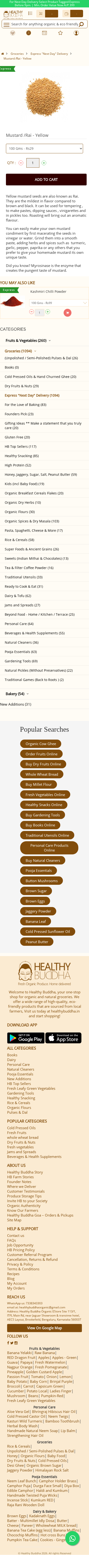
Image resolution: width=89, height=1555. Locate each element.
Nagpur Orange (19, 1367)
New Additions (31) (15, 704)
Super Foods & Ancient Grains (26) (32, 549)
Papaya (26, 1362)
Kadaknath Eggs (42, 1515)
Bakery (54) (15, 693)
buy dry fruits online (43, 764)
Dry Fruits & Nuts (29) (22, 386)
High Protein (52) (18, 465)
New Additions (19, 1078)
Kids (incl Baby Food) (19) (24, 483)
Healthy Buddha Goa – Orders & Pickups (40, 1215)
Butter (62, 1520)
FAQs (11, 1240)
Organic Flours (19, 1107)
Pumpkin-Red (52, 1395)
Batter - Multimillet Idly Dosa (30, 1520)
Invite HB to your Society (27, 1200)
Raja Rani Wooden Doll (25, 1504)
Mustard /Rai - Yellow (17, 58)
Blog (10, 1278)
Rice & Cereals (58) (19, 539)
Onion (52, 1376)
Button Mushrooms (42, 880)
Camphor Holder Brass (57, 1480)
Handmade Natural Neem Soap (32, 1430)
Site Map (14, 1219)
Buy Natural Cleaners (43, 860)
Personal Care (18, 1064)
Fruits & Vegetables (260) (26, 340)
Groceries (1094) (18, 351)
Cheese (13, 1525)
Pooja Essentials (39, 870)
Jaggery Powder (38, 911)
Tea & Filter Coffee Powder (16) (29, 567)
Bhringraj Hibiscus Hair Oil (53, 1411)
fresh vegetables (20, 1147)
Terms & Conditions (23, 1269)
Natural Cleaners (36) (21, 642)
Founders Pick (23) (19, 414)
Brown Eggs (35, 901)
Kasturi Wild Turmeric (24, 1421)
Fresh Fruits (16, 1132)
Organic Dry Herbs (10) (23, 502)
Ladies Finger (60, 1391)
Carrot (28, 1386)
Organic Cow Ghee (41, 743)
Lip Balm (68, 1430)
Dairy (11, 1059)
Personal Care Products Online (49, 847)
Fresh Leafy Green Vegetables (31, 1088)
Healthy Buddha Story (25, 1172)
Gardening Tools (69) (21, 661)
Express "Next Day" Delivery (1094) (32, 395)
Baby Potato (17, 1381)
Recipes (13, 1273)
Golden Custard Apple (44, 1371)
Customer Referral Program (29, 1254)
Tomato (37, 1376)
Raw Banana (45, 1352)
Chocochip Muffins (22, 1535)
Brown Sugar (36, 890)
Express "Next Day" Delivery (49, 54)
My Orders (16, 1288)
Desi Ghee (15, 1465)
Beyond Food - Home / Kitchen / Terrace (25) (40, 614)
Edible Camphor (20, 1490)
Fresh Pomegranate (51, 1367)
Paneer (27, 1525)
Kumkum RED (42, 1500)
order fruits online (41, 754)
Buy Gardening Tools (43, 815)
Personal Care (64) (19, 623)
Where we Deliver (21, 1186)
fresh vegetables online (45, 794)
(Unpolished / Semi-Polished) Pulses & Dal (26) (41, 358)
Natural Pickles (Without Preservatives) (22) (39, 670)
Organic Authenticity (24, 1205)
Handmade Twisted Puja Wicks (32, 1495)
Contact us (15, 1235)
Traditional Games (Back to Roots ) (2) (34, 679)
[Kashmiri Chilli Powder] (12, 301)
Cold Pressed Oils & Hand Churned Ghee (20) (40, 376)
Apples (43, 1357)
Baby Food (56, 1455)
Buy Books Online (40, 825)
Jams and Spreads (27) (22, 605)
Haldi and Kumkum (52, 1490)
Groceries (17, 54)
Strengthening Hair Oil (25, 1435)
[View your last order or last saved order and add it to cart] (30, 13)
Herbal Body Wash (22, 1425)
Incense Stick (17, 1500)
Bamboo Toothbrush (62, 1421)
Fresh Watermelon (50, 1362)
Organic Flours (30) (20, 511)
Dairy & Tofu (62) (18, 595)
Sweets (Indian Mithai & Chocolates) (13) (36, 558)
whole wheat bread (42, 774)
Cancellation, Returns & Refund (32, 1259)
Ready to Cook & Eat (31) (24, 586)
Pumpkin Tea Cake (22, 1539)
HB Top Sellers (19, 1083)
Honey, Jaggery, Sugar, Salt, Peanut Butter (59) (41, 474)
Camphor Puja (18, 1485)
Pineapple (15, 1371)
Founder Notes (19, 1181)
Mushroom (16, 1395)
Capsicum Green (49, 1386)
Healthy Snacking (21, 1098)
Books (12, 1054)
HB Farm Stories (20, 1176)
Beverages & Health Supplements (34, 1156)
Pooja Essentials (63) (21, 651)
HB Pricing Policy (21, 1249)
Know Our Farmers (22, 1210)
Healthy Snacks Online (44, 804)
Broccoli (13, 1386)
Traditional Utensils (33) (23, 577)
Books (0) (12, 367)
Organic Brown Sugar (44, 1465)
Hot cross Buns (53, 1535)
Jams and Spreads (21, 1151)
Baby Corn (38, 1381)
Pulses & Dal (17, 1112)
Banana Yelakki (19, 1352)
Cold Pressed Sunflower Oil (48, 931)
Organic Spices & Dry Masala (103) (32, 521)
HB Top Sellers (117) (20, 446)
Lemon (65, 1376)
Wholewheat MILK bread (56, 1525)
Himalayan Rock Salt (52, 1470)
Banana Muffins (66, 1530)
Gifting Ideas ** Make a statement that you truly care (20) (43, 425)
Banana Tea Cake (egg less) (29, 1530)
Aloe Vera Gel (18, 1411)
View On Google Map (44, 1327)
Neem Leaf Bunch (21, 1480)
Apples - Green (64, 1357)
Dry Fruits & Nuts (21, 1142)
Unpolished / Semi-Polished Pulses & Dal (40, 1451)
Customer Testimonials (26, 1191)
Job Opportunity (20, 1245)
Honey (12, 1455)
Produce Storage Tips (24, 1196)
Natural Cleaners (20, 1069)
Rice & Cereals (18, 1102)
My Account (17, 1283)
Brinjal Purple (61, 1381)
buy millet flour (39, 784)
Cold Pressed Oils (21, 1127)
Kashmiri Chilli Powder (48, 291)
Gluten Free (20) (17, 437)
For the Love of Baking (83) (25, 404)
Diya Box (71, 1485)
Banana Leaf (36, 921)
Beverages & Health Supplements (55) (35, 633)
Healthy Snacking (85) (22, 456)
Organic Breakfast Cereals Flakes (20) (34, 493)
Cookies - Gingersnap (57, 1539)
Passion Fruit (17, 1376)
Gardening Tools (20, 1093)
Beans (33, 1395)
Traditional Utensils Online (47, 835)
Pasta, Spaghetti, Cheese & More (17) (34, 530)
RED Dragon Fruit (21, 1357)
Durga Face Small (47, 1485)
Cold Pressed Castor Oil (26, 1416)
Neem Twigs (58, 1416)
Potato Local (37, 1391)
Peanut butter (37, 941)
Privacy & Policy (20, 1264)
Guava (12, 1362)
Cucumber (15, 1391)
